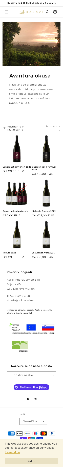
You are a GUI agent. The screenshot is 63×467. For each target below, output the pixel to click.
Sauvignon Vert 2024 (43, 252)
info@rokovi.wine (22, 300)
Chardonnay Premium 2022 (44, 168)
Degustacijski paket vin (16, 211)
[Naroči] (52, 375)
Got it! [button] (31, 461)
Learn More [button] (12, 452)
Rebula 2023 (9, 252)
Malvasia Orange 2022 (44, 211)
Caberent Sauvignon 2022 (17, 167)
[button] (6, 12)
